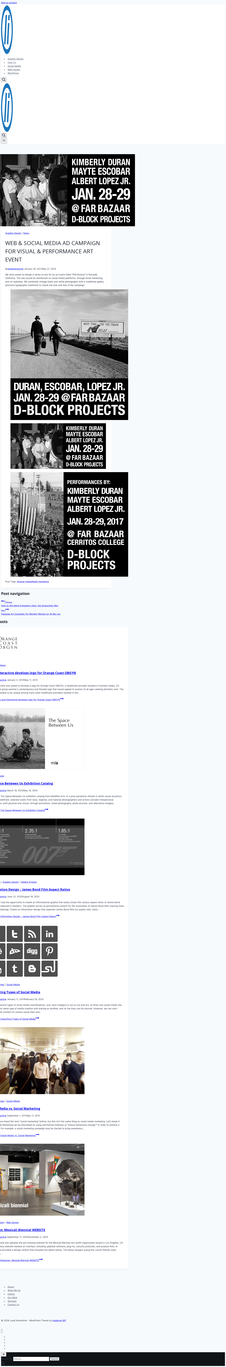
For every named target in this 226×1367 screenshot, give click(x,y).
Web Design (14, 69)
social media (24, 581)
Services (12, 1301)
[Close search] (3, 1354)
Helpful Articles (29, 882)
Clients (11, 1294)
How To (12, 62)
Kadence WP (59, 1320)
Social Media (14, 66)
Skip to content (9, 2)
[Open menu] (4, 141)
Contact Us (13, 1304)
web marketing (40, 581)
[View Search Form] (4, 79)
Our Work (12, 1297)
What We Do (14, 1290)
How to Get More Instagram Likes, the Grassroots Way (29, 604)
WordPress (13, 73)
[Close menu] (1, 1331)
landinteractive (15, 269)
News (26, 233)
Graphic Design (16, 59)
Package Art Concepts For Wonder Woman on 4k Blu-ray (31, 612)
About (11, 1287)
